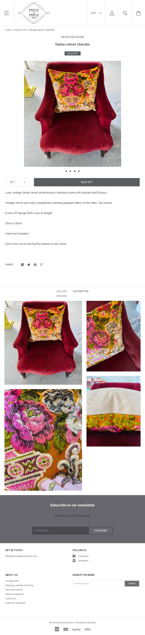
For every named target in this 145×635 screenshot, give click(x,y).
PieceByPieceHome (72, 37)
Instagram (83, 560)
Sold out (87, 182)
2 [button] (70, 171)
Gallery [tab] (62, 291)
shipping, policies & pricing (19, 585)
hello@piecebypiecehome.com (21, 556)
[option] (72, 114)
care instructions (13, 589)
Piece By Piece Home (62, 622)
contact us (10, 598)
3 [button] (74, 171)
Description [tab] (80, 291)
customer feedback (15, 603)
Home (8, 30)
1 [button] (66, 171)
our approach (12, 581)
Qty (12, 182)
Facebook (83, 556)
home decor (20, 30)
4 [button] (79, 171)
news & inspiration (14, 594)
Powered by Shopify (85, 622)
